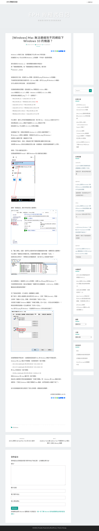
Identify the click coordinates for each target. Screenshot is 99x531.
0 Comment (46, 44)
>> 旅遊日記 (89, 2)
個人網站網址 (15, 501)
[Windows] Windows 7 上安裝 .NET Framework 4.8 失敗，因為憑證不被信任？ (83, 230)
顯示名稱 (14, 488)
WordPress (53, 528)
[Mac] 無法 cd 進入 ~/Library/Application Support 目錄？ (82, 124)
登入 (77, 351)
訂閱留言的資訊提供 (82, 358)
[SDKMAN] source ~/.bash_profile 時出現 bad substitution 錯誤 (82, 107)
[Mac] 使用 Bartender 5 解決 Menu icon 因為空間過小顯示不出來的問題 (83, 187)
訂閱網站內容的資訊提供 (83, 354)
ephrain (39, 44)
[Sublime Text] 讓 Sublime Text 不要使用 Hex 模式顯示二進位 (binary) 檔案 (54, 441)
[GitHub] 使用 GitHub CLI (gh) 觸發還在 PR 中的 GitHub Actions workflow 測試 (83, 251)
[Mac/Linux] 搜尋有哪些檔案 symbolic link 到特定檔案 (83, 116)
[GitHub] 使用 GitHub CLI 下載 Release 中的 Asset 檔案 (83, 144)
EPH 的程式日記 (12, 2)
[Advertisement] (24, 411)
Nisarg (64, 528)
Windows (15, 427)
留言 (13, 464)
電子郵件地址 (15, 494)
